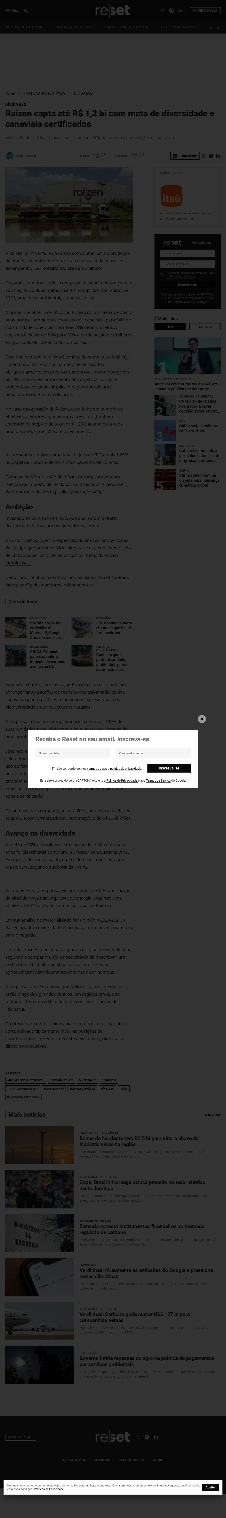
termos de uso (97, 768)
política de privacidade (125, 768)
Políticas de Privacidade (49, 1489)
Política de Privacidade (122, 780)
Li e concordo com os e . (99, 768)
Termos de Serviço (158, 780)
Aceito (210, 1487)
